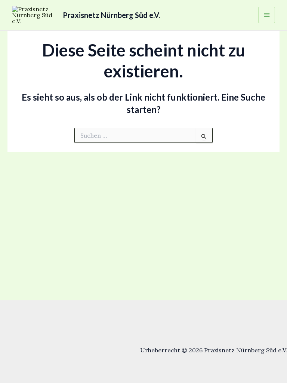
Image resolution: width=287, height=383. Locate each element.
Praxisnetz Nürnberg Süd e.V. (111, 14)
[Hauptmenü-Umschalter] (267, 15)
